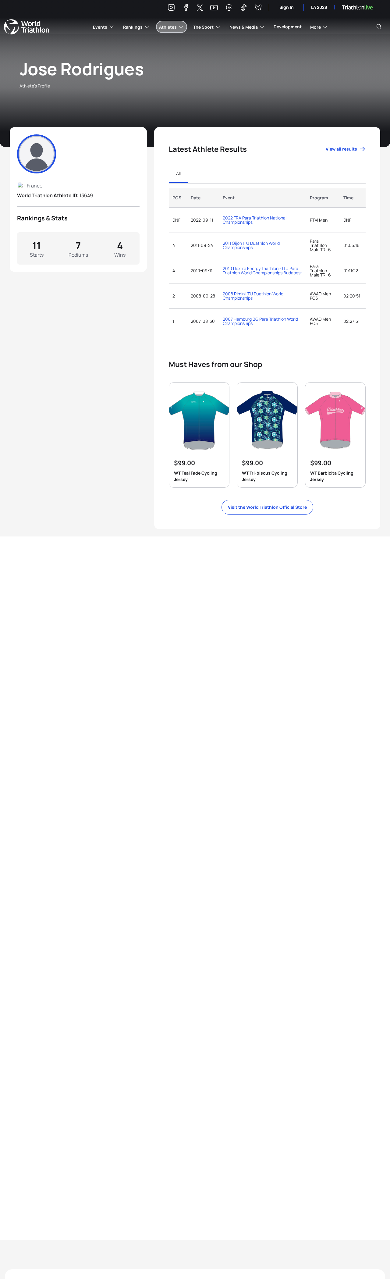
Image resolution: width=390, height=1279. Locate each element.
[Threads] (228, 8)
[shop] (199, 435)
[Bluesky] (258, 8)
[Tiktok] (243, 8)
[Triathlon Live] (357, 7)
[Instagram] (171, 8)
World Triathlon (26, 26)
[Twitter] (200, 8)
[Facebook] (186, 8)
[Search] (379, 27)
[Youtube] (214, 8)
